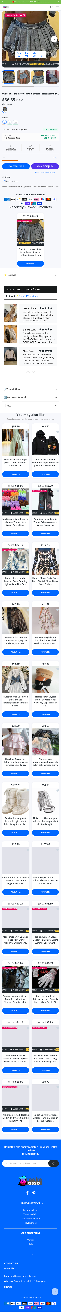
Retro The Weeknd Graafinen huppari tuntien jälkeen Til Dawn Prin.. (45, 462)
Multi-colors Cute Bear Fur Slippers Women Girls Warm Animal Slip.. (15, 521)
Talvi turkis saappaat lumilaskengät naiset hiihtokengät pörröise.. (15, 821)
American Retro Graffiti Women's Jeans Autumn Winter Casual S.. (45, 521)
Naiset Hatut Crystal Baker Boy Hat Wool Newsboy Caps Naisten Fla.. (45, 701)
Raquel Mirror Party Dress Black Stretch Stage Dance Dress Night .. (45, 581)
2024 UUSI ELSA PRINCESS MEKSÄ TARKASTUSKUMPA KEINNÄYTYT (15, 1118)
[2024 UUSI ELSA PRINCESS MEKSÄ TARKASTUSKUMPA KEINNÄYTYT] (15, 1098)
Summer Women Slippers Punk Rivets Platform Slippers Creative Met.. (15, 999)
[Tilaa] (53, 1163)
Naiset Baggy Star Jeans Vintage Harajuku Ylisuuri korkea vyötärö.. (45, 1117)
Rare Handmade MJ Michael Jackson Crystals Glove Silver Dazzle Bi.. (45, 999)
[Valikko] (57, 7)
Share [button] (7, 176)
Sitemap (8, 1286)
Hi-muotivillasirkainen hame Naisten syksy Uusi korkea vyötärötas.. (15, 640)
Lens (15, 122)
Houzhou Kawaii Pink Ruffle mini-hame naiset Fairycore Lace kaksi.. (16, 762)
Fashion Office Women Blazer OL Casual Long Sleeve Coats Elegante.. (45, 1058)
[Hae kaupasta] (51, 7)
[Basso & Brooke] (6, 7)
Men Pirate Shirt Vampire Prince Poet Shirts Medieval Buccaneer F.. (15, 939)
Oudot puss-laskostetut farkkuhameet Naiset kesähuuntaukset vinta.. (30, 252)
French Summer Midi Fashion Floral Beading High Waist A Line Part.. (15, 581)
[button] (2, 2)
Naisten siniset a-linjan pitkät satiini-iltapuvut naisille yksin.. (15, 462)
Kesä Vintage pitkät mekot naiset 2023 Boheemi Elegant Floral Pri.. (15, 880)
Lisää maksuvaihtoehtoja (45, 172)
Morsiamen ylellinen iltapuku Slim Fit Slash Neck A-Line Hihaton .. (45, 640)
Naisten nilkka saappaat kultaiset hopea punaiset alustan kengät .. (45, 821)
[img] (12, 296)
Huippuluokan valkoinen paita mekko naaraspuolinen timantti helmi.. (15, 701)
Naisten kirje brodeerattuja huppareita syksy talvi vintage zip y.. (45, 762)
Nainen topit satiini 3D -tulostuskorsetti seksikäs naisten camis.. (45, 880)
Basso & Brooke (34, 1297)
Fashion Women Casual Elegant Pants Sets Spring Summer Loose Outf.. (45, 939)
